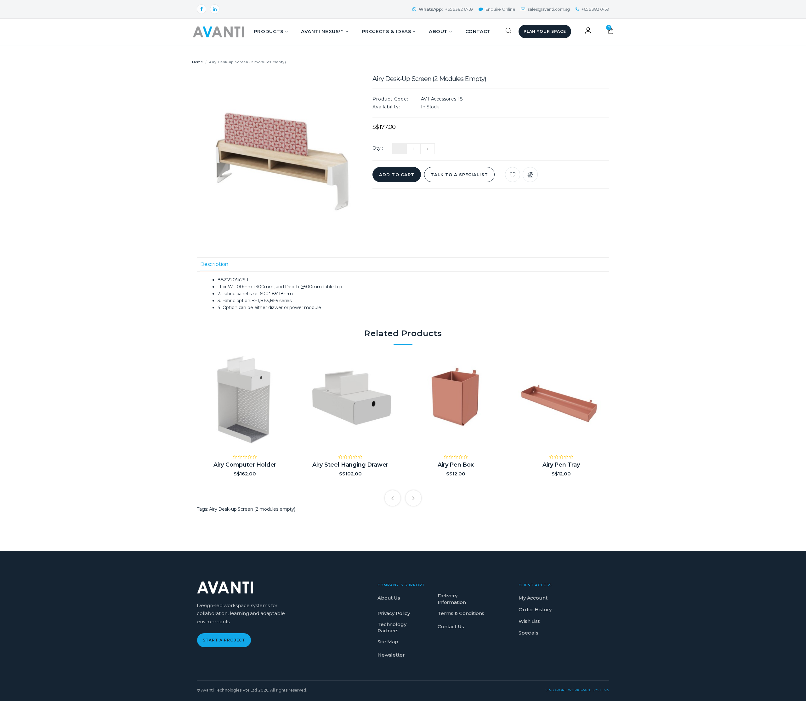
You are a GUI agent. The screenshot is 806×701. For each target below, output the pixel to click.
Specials (528, 633)
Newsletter (391, 655)
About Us (388, 598)
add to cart (396, 174)
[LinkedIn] (214, 9)
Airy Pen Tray (561, 464)
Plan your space (545, 31)
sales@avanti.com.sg (549, 9)
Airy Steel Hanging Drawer (350, 464)
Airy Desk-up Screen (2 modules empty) (252, 509)
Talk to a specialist (459, 174)
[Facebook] (201, 9)
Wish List (529, 621)
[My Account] (588, 33)
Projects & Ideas (387, 31)
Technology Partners (391, 627)
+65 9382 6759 (446, 9)
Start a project (224, 640)
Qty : (377, 148)
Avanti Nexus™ (322, 31)
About (438, 31)
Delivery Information (452, 599)
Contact (478, 31)
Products (269, 31)
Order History (535, 609)
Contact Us (451, 626)
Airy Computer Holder (244, 464)
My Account (533, 598)
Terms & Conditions (461, 613)
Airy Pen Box (456, 464)
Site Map (387, 642)
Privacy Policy (393, 613)
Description (214, 264)
